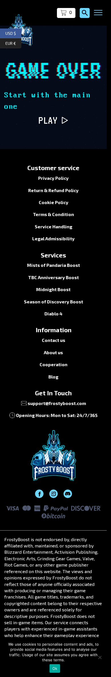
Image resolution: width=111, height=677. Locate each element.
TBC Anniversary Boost (53, 277)
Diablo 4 (53, 313)
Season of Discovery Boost (53, 301)
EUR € (13, 42)
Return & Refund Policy (53, 190)
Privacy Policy (53, 178)
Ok (54, 668)
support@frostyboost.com (57, 403)
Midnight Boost (53, 289)
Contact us (53, 340)
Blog (53, 376)
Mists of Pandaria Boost (53, 265)
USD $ (13, 33)
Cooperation (53, 364)
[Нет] (99, 657)
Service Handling (53, 226)
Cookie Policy (53, 202)
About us (53, 352)
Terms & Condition (53, 214)
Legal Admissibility (53, 238)
